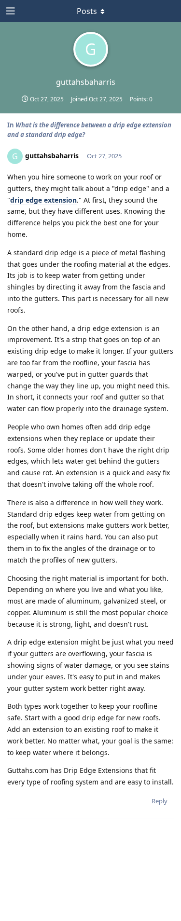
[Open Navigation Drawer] (9, 11)
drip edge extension (43, 200)
